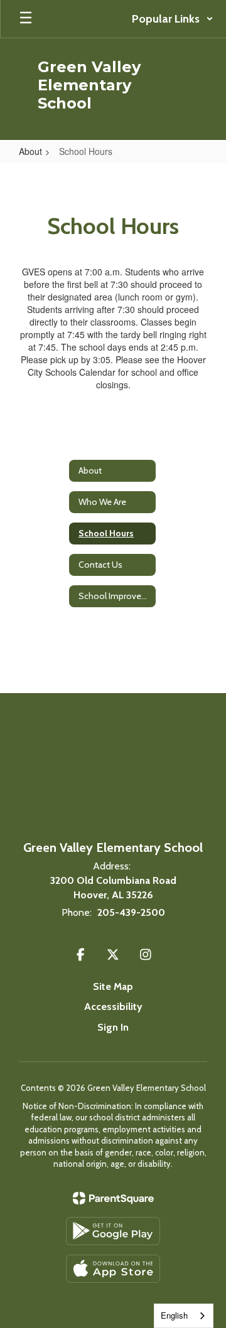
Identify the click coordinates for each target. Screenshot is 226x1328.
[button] (172, 19)
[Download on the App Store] (113, 1269)
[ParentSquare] (113, 1198)
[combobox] (183, 1316)
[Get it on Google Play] (113, 1231)
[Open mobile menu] (26, 19)
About (30, 151)
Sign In (113, 1027)
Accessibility (113, 1006)
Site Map (113, 986)
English (174, 1315)
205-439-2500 (131, 912)
